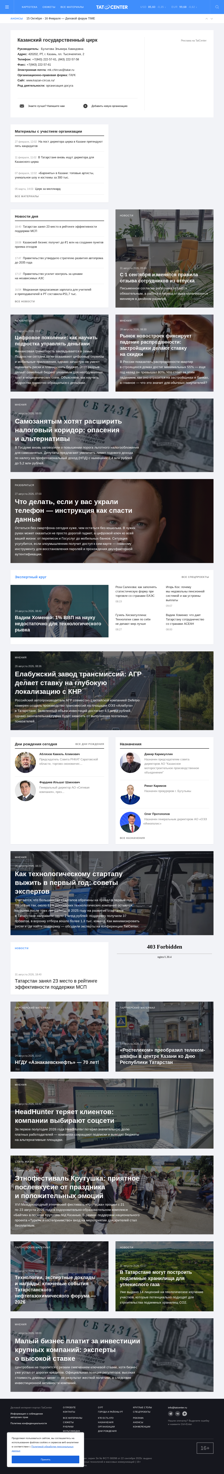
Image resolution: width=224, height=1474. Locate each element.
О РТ (100, 1407)
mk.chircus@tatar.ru (60, 70)
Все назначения (132, 838)
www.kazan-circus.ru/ (40, 80)
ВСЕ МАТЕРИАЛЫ (72, 1418)
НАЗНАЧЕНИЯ (105, 1422)
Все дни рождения (89, 744)
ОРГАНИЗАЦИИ (106, 1427)
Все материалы (72, 7)
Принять (45, 1459)
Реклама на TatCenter (193, 40)
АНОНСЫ (138, 1422)
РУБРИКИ (68, 1427)
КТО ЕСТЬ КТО (105, 1418)
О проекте (69, 1407)
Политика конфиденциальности (28, 1423)
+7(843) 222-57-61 (44, 59)
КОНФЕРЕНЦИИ (141, 1427)
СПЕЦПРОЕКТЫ (141, 1412)
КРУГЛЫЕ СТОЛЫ (142, 1407)
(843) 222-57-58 (68, 59)
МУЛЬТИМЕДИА (71, 1431)
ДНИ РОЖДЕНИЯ (107, 1431)
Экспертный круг (31, 577)
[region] (45, 1449)
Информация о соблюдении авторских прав (26, 1415)
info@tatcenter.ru (177, 1407)
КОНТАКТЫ (69, 1412)
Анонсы (16, 18)
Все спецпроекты (195, 577)
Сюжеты (49, 7)
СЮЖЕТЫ (68, 1422)
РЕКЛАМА (138, 1418)
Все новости (25, 301)
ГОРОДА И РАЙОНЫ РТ (110, 1412)
